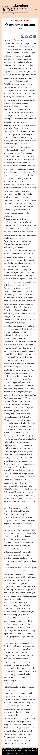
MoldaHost (29, 754)
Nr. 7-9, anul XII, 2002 (14, 20)
